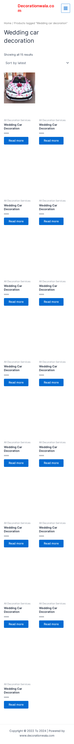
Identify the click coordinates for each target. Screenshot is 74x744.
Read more (16, 140)
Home (7, 23)
